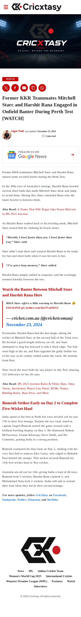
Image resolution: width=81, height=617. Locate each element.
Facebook (59, 495)
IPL (31, 571)
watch (10, 79)
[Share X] (6, 88)
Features (57, 581)
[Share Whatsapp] (42, 88)
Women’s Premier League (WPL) (26, 581)
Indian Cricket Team (50, 571)
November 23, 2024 (24, 324)
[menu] (6, 7)
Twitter (21, 499)
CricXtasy (42, 495)
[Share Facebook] (15, 88)
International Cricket (59, 576)
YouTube (52, 499)
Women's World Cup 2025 (25, 576)
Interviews (40, 586)
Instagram (9, 499)
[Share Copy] (33, 88)
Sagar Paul (17, 131)
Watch (71, 581)
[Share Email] (24, 88)
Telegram (34, 499)
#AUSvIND (13, 307)
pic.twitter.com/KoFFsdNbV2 (40, 307)
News (21, 571)
